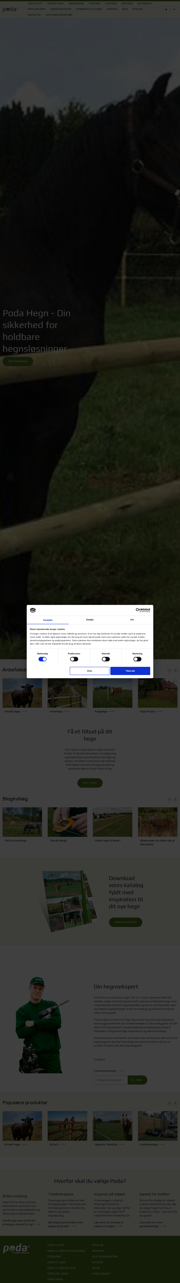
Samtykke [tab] (48, 620)
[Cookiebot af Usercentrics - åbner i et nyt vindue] (138, 610)
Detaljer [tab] (90, 619)
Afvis (89, 671)
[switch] (74, 659)
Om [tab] (132, 619)
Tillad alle (130, 671)
